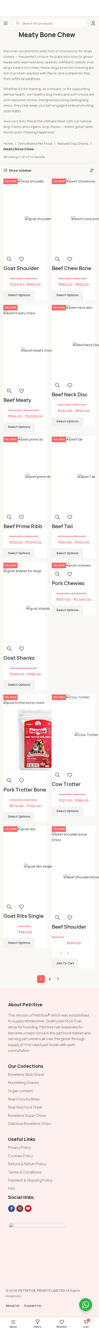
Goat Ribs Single (23, 915)
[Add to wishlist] (21, 259)
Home (8, 143)
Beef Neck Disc (70, 394)
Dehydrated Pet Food (35, 143)
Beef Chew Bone (71, 268)
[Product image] (38, 219)
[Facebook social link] (11, 1208)
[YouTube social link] (28, 1208)
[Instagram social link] (19, 1208)
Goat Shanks (19, 657)
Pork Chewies (68, 583)
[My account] (93, 23)
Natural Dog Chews (72, 143)
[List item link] (49, 1075)
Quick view (9, 259)
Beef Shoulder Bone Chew (69, 930)
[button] (65, 963)
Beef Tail (62, 526)
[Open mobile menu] (5, 23)
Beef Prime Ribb (22, 526)
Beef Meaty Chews (17, 404)
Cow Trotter (66, 784)
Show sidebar (20, 170)
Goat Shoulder (21, 268)
